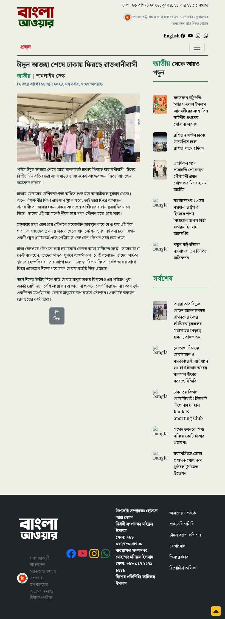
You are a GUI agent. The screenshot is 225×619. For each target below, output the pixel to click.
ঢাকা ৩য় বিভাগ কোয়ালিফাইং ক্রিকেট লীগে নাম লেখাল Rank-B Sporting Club (190, 405)
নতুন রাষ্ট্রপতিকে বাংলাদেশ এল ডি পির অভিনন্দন (190, 251)
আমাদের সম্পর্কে (183, 513)
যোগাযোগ (177, 546)
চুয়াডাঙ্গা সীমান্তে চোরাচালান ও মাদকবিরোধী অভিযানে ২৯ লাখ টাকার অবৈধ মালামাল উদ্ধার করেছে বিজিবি (191, 365)
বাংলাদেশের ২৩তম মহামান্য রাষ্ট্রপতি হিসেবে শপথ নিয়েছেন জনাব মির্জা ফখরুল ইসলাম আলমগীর (190, 217)
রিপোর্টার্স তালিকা (183, 568)
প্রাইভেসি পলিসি (182, 524)
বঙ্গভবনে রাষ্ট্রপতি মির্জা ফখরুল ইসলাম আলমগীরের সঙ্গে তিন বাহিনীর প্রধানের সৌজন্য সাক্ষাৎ (191, 111)
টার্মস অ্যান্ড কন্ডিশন (185, 535)
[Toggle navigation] (197, 47)
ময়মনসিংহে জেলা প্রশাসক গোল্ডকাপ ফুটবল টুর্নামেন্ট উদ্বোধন (188, 463)
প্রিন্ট (57, 319)
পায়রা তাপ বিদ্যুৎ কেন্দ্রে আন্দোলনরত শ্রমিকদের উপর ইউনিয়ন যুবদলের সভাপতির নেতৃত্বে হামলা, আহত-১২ (189, 321)
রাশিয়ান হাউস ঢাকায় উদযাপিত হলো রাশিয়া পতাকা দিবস (190, 142)
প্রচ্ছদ (25, 47)
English (172, 36)
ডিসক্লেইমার (179, 557)
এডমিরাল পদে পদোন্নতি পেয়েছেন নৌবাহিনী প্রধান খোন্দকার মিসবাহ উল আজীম (190, 176)
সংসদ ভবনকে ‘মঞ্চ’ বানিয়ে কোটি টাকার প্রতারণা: (190, 436)
